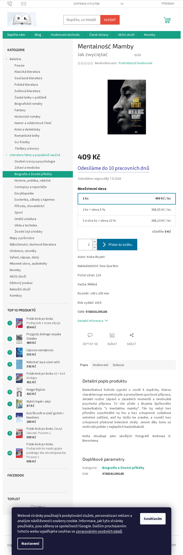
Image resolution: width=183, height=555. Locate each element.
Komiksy (16, 295)
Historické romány (28, 116)
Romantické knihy (27, 135)
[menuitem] (16, 35)
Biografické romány (28, 103)
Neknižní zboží (20, 289)
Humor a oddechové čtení (33, 123)
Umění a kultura (25, 219)
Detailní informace (90, 321)
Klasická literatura (27, 71)
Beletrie (15, 59)
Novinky (15, 270)
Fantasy (20, 110)
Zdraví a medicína (27, 167)
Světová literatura (27, 91)
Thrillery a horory (27, 148)
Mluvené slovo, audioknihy (28, 263)
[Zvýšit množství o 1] (94, 242)
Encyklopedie (24, 193)
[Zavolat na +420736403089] (14, 3)
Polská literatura (26, 84)
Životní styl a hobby (28, 231)
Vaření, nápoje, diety (24, 257)
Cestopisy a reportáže (31, 187)
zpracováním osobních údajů (99, 531)
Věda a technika (26, 225)
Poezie (20, 65)
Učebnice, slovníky (23, 251)
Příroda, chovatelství (29, 206)
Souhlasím (153, 518)
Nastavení (30, 543)
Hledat (110, 20)
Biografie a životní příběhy (33, 174)
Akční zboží (18, 276)
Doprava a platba (87, 4)
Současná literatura (28, 78)
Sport (19, 212)
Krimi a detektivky (27, 129)
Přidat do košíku (120, 244)
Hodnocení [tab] (100, 365)
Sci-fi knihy (22, 142)
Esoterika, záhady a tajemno (35, 199)
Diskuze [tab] (118, 365)
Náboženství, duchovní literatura (33, 244)
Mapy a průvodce (22, 238)
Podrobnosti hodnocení (135, 63)
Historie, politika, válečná (33, 180)
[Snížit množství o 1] (94, 247)
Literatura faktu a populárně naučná (35, 155)
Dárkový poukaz (21, 283)
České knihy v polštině (30, 97)
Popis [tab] (84, 365)
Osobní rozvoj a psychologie (35, 161)
